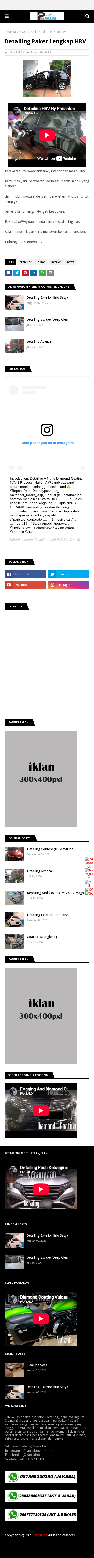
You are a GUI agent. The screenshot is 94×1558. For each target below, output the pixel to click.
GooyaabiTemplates (75, 1551)
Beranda (10, 31)
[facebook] (25, 574)
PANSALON (17, 52)
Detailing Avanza (39, 341)
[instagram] (68, 585)
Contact (59, 1544)
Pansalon (40, 1535)
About (46, 1544)
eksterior (26, 262)
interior (56, 262)
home (41, 262)
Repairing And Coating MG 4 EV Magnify (57, 893)
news (22, 31)
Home (35, 1544)
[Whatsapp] (89, 893)
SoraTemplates (30, 1551)
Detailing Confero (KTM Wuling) (50, 849)
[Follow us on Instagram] (89, 878)
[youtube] (25, 585)
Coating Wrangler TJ (42, 937)
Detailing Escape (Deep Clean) (49, 319)
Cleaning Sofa (37, 1365)
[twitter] (68, 574)
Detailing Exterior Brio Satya (47, 297)
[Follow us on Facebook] (89, 866)
